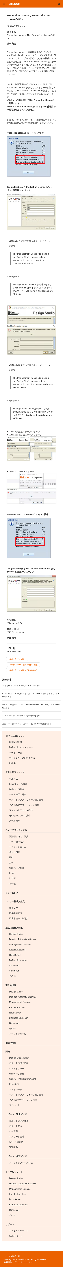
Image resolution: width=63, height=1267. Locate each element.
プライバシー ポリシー (24, 1262)
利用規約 (8, 1262)
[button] (59, 3)
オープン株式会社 (12, 1256)
